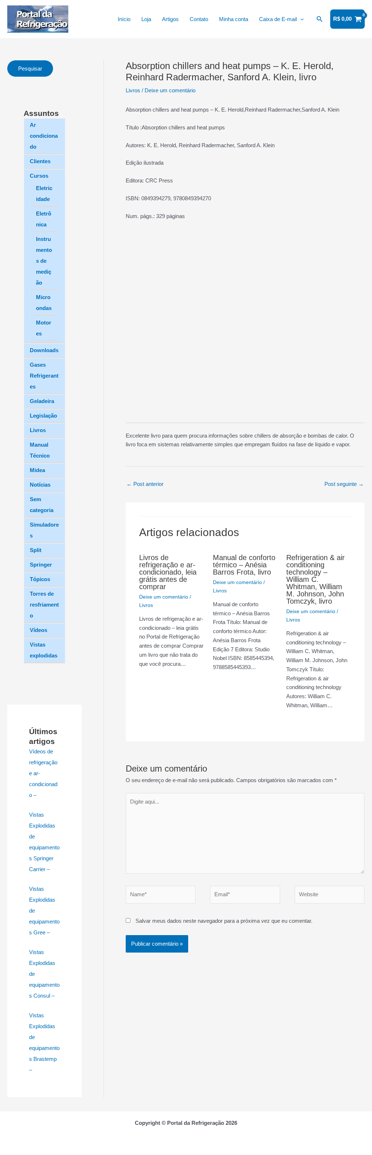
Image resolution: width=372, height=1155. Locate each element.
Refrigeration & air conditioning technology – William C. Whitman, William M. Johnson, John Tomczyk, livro (315, 579)
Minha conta (233, 19)
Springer (41, 565)
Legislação (43, 415)
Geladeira (42, 401)
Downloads (44, 350)
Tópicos (40, 579)
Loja (146, 19)
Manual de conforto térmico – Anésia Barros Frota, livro (244, 565)
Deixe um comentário (170, 90)
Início (124, 19)
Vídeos (38, 630)
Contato (199, 19)
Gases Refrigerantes (44, 376)
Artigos (170, 19)
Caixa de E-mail (278, 19)
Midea (37, 470)
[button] (300, 19)
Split (35, 550)
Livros (38, 430)
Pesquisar (30, 68)
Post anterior (144, 484)
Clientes (40, 161)
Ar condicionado (44, 136)
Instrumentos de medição (44, 261)
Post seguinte (344, 484)
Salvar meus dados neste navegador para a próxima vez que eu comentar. (224, 921)
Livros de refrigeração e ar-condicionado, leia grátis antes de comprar (168, 572)
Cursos (39, 176)
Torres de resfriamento (44, 605)
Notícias (40, 485)
